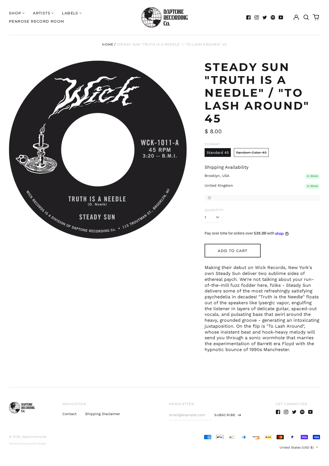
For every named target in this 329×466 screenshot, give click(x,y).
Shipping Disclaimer (102, 414)
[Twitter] (264, 17)
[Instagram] (256, 17)
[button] (306, 17)
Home (107, 44)
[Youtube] (281, 17)
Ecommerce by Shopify (33, 443)
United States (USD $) (297, 447)
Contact (69, 414)
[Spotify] (273, 17)
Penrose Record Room (36, 21)
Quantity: (215, 210)
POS (11, 443)
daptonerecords (34, 436)
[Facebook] (248, 17)
